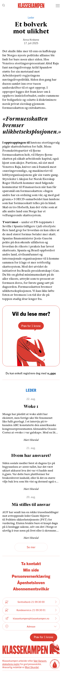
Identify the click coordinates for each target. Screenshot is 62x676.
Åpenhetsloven (31, 582)
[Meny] (58, 5)
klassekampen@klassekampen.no (31, 618)
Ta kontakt (31, 563)
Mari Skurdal (32, 667)
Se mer (31, 547)
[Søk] (3, 6)
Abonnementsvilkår (31, 588)
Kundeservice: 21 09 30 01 (31, 610)
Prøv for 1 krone (31, 325)
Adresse (31, 626)
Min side (31, 569)
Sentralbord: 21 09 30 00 (31, 601)
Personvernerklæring (31, 576)
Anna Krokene (31, 39)
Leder (31, 17)
